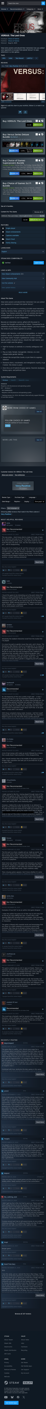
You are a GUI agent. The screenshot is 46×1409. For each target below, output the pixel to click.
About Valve (25, 1340)
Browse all (39, 212)
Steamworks (8, 1347)
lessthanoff (10, 682)
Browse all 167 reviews (23, 1314)
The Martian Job (27, 190)
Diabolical (19, 169)
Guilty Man (10, 896)
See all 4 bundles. (7, 206)
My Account (25, 1373)
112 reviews (10, 627)
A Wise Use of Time (9, 169)
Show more (37, 169)
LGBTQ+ (30, 58)
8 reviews (18, 525)
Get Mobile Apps (11, 1403)
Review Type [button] (6, 497)
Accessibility (8, 1366)
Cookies (6, 1373)
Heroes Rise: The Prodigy (23, 165)
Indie (10, 58)
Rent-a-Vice (37, 190)
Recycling (24, 1350)
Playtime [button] (17, 501)
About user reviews (7, 475)
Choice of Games (13, 39)
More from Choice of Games (21, 408)
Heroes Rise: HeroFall (18, 167)
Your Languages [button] (12, 508)
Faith (8, 581)
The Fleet (18, 192)
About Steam (8, 1340)
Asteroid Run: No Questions (31, 192)
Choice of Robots (28, 188)
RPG (3, 58)
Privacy (6, 1362)
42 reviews (18, 840)
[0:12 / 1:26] (23, 80)
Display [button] (26, 501)
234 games (10, 840)
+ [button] (36, 58)
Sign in (3, 105)
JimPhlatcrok (11, 954)
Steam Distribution (10, 1350)
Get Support (25, 1369)
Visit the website (7, 283)
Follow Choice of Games (17, 420)
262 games (10, 684)
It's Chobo (10, 739)
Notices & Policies (10, 1369)
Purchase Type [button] (19, 497)
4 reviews (9, 1004)
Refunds (7, 1376)
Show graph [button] (38, 501)
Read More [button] (39, 562)
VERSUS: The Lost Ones (34, 167)
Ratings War (17, 190)
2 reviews (9, 583)
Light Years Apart (8, 192)
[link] (26, 150)
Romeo (9, 838)
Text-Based (19, 58)
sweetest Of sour (12, 1002)
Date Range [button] (6, 501)
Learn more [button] (39, 263)
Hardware (24, 1347)
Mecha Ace (18, 188)
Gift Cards (7, 1354)
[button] (4, 9)
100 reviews (10, 898)
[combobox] (24, 3)
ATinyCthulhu (11, 780)
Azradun (9, 625)
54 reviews (10, 741)
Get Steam (24, 1362)
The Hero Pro (27, 169)
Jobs (22, 1343)
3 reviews (9, 782)
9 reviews (9, 956)
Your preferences (20, 475)
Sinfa (8, 523)
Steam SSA (7, 1343)
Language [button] (32, 497)
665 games (10, 525)
